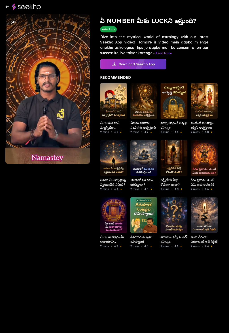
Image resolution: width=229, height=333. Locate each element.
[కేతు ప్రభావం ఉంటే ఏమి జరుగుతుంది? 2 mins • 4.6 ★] (199, 158)
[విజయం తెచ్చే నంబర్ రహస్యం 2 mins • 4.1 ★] (169, 215)
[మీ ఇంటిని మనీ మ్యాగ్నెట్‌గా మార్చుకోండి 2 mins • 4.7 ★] (109, 101)
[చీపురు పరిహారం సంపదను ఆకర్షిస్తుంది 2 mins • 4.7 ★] (139, 101)
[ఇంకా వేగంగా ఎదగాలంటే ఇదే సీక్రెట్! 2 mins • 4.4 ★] (199, 215)
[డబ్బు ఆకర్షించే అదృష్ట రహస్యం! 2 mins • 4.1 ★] (169, 101)
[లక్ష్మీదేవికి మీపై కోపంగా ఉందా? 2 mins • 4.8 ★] (169, 158)
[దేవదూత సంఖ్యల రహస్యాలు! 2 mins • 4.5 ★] (139, 215)
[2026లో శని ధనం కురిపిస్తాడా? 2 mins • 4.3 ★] (139, 158)
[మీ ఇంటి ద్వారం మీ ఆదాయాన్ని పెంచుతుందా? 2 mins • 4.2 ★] (109, 215)
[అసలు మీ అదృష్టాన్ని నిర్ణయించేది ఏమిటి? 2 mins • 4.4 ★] (109, 158)
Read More (163, 53)
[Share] (13, 22)
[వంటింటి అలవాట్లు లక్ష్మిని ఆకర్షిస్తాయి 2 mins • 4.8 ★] (199, 101)
